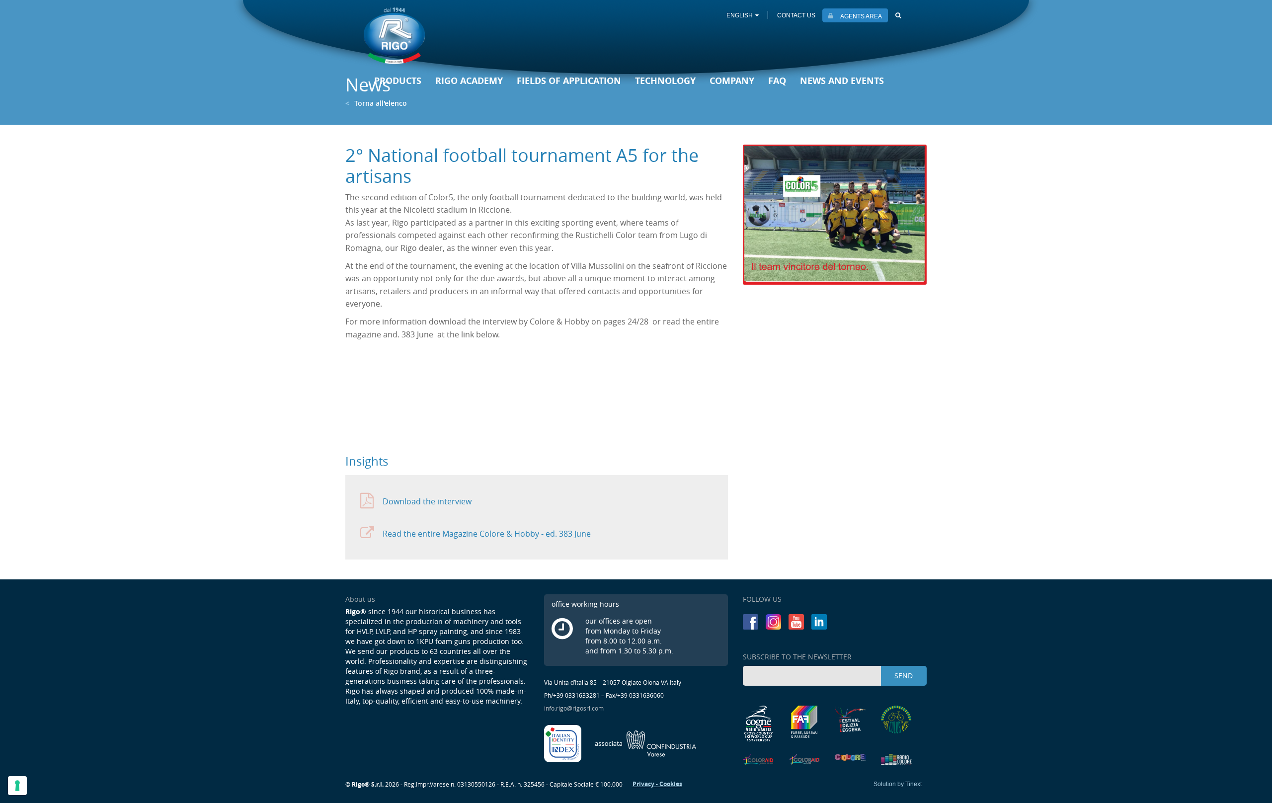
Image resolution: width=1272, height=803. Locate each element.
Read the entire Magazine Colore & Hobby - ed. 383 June (487, 533)
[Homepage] (394, 35)
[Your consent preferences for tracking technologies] (17, 785)
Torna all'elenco (376, 103)
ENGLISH (739, 15)
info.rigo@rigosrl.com (574, 708)
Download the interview (427, 501)
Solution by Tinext (898, 784)
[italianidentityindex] (563, 742)
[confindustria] (646, 742)
